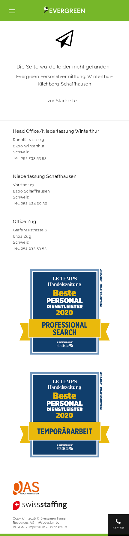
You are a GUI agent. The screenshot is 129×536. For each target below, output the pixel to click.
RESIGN (18, 527)
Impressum (36, 527)
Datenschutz (58, 527)
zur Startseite (62, 100)
